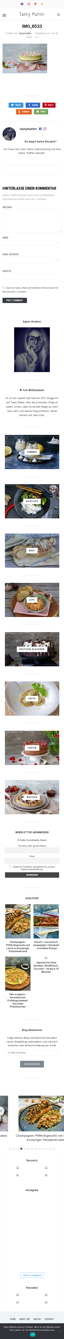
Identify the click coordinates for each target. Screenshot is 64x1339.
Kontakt (49, 1319)
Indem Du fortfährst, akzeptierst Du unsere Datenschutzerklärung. (34, 868)
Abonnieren (32, 1064)
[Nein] (60, 1331)
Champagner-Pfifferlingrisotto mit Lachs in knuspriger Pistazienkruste (18, 946)
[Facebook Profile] (40, 129)
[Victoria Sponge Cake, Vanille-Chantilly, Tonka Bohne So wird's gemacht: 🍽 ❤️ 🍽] (50, 1260)
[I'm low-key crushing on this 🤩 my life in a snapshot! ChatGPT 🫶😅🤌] (31, 1223)
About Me (24, 1319)
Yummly (25, 112)
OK (32, 1334)
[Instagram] (44, 129)
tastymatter (25, 33)
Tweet (18, 105)
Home (13, 1319)
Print (43, 112)
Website (7, 271)
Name (5, 237)
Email (32, 856)
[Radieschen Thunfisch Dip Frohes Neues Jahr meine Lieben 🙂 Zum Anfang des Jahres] (50, 1223)
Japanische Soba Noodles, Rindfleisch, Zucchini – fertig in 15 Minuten (46, 967)
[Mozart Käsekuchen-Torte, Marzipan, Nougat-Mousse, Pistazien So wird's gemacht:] (31, 1260)
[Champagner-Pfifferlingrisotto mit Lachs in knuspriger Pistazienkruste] (32, 1097)
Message (7, 207)
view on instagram (32, 1275)
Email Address (11, 254)
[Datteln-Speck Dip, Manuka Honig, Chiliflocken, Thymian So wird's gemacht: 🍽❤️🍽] (50, 1241)
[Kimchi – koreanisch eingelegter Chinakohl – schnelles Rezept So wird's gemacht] (31, 1204)
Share (35, 105)
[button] (4, 15)
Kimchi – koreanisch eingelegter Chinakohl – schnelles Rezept (46, 945)
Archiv (37, 1319)
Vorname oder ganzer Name (32, 846)
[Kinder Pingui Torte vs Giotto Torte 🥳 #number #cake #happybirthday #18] (13, 1260)
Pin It (50, 105)
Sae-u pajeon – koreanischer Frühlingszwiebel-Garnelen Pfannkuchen (17, 1000)
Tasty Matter (32, 14)
